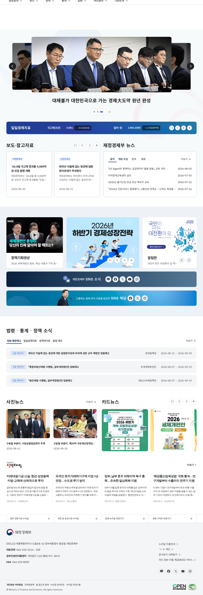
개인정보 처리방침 (15, 584)
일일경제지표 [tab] (30, 340)
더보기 (184, 159)
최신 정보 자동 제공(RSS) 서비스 (176, 559)
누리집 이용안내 (167, 544)
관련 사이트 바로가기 (162, 518)
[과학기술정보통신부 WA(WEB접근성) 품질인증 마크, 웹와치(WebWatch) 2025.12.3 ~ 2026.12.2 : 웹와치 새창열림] (192, 587)
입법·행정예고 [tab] (14, 341)
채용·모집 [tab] (123, 159)
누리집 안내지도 (58, 584)
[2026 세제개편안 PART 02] (173, 430)
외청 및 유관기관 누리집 (68, 518)
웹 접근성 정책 (42, 584)
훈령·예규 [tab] (57, 340)
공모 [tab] (143, 159)
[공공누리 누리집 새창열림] (179, 587)
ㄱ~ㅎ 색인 (164, 549)
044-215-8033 (20, 562)
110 (39, 555)
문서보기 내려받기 (168, 554)
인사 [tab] (134, 159)
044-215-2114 (24, 549)
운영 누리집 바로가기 (114, 518)
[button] (94, 112)
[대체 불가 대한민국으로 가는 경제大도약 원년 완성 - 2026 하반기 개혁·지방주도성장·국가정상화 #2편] (125, 430)
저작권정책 (29, 584)
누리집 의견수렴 (73, 584)
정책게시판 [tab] (44, 340)
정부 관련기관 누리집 (19, 518)
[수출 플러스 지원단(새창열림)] (102, 242)
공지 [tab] (113, 160)
